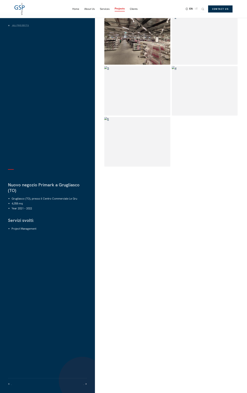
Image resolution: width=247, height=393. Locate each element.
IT (196, 8)
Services (105, 8)
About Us (89, 8)
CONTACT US (220, 9)
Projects (120, 8)
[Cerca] (203, 9)
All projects (20, 25)
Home (75, 8)
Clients (134, 8)
